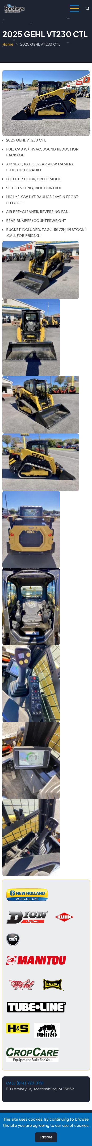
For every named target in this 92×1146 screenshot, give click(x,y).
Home (7, 44)
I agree (46, 1137)
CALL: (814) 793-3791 (25, 1083)
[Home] (14, 8)
